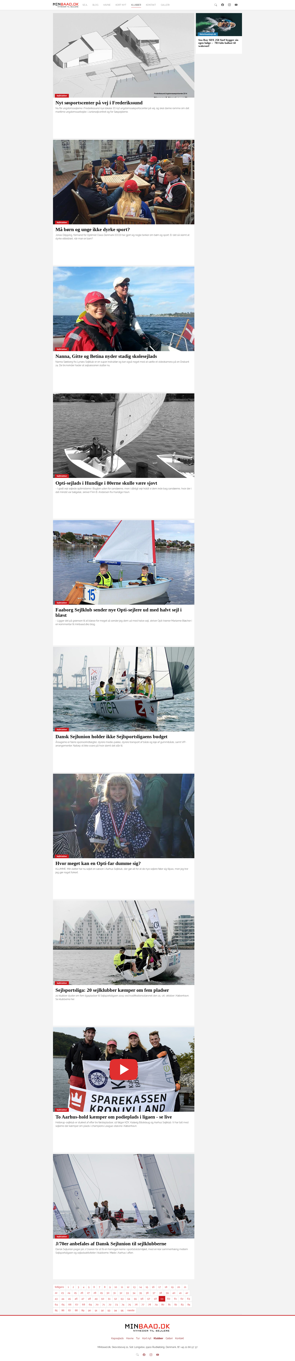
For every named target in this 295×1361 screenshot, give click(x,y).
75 (129, 1304)
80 (162, 1304)
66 (69, 1304)
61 (175, 1298)
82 (175, 1304)
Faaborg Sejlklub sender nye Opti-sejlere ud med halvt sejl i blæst (118, 612)
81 (169, 1304)
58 (155, 1298)
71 (103, 1304)
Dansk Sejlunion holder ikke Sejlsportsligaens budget (111, 736)
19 (172, 1287)
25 (75, 1292)
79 (156, 1304)
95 (122, 1310)
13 (134, 1287)
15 (147, 1287)
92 (102, 1310)
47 (82, 1298)
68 (83, 1304)
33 (127, 1292)
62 (182, 1298)
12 (128, 1287)
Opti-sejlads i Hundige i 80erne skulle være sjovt (106, 483)
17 (159, 1287)
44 (62, 1298)
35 (140, 1292)
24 (69, 1292)
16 (153, 1287)
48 (89, 1298)
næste (130, 1310)
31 (114, 1292)
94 (115, 1310)
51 (109, 1298)
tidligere (59, 1287)
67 (76, 1304)
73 (116, 1304)
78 (149, 1304)
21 (185, 1287)
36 (147, 1292)
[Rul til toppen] (290, 1356)
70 (97, 1304)
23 (62, 1292)
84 (188, 1304)
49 (96, 1298)
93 (109, 1310)
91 (96, 1310)
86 (62, 1310)
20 (178, 1287)
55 (135, 1298)
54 (128, 1298)
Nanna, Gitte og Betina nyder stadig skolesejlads (106, 356)
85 (56, 1310)
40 (173, 1292)
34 (134, 1292)
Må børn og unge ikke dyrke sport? (92, 229)
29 (101, 1292)
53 (122, 1298)
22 (56, 1292)
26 (82, 1292)
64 (56, 1304)
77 (143, 1304)
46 (76, 1298)
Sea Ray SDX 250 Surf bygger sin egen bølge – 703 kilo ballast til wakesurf (218, 42)
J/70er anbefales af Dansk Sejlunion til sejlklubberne (110, 1243)
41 (180, 1292)
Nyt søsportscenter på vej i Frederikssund (99, 102)
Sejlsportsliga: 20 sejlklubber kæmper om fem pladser (112, 990)
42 (186, 1292)
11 (122, 1287)
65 (63, 1304)
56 (142, 1298)
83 (182, 1304)
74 (123, 1304)
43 (56, 1298)
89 (82, 1310)
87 (69, 1310)
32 (121, 1292)
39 (167, 1292)
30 (107, 1292)
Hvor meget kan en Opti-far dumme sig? (98, 863)
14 (140, 1287)
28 (95, 1292)
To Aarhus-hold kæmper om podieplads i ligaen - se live (113, 1117)
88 (76, 1310)
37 (154, 1292)
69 (90, 1304)
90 (89, 1310)
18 (166, 1287)
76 (136, 1304)
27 (88, 1292)
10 (115, 1287)
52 (115, 1298)
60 (168, 1298)
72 (110, 1304)
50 (102, 1298)
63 (188, 1298)
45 (69, 1298)
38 (160, 1292)
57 (148, 1298)
